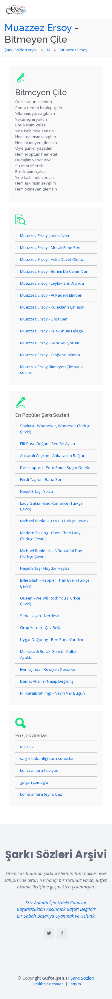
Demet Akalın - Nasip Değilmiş (46, 681)
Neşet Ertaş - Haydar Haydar (45, 568)
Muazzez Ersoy (38, 27)
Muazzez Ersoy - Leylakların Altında (52, 283)
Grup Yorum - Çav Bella (41, 627)
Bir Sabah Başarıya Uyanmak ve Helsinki (56, 916)
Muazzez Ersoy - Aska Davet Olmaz (52, 259)
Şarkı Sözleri (82, 978)
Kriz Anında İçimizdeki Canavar (56, 902)
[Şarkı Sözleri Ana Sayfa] (16, 10)
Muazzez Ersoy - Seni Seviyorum (49, 343)
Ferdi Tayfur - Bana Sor (41, 479)
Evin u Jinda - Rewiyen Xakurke (47, 669)
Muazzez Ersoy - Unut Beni (44, 319)
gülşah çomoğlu (34, 782)
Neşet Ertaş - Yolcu (36, 491)
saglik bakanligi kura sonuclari (47, 758)
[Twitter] (49, 933)
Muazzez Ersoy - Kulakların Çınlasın (52, 307)
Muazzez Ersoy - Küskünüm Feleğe (51, 331)
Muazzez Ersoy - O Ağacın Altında (50, 354)
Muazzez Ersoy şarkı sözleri (45, 235)
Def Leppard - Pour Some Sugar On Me (55, 467)
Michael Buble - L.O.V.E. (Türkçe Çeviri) (54, 520)
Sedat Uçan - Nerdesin (40, 615)
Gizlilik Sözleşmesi (48, 983)
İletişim (74, 983)
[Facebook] (62, 933)
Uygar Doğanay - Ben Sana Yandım (51, 639)
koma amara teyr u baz (41, 794)
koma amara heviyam (39, 770)
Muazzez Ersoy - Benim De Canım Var (54, 271)
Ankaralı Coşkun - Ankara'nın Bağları (52, 455)
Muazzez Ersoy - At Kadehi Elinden (51, 295)
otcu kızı (27, 746)
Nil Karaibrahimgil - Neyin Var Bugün (52, 693)
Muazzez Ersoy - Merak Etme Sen (50, 247)
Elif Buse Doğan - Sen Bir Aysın (47, 443)
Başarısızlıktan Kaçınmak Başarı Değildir (56, 909)
